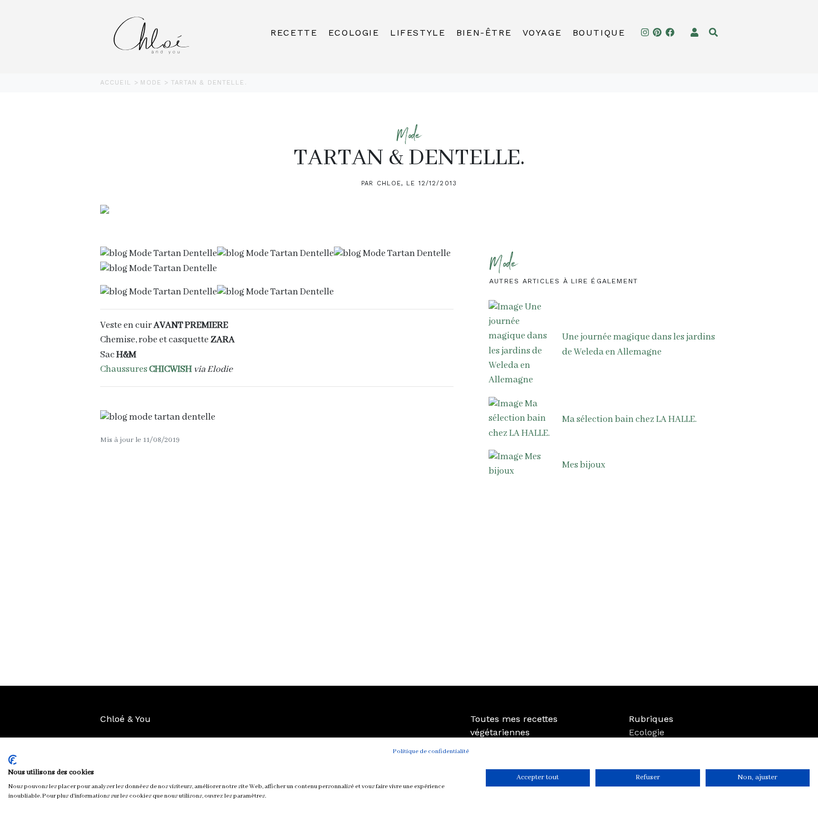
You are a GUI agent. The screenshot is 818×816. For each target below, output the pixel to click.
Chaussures (146, 369)
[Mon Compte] (694, 32)
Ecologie (354, 32)
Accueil (117, 82)
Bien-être (483, 32)
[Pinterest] (657, 32)
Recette (293, 32)
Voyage (542, 32)
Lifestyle (417, 32)
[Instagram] (645, 32)
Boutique (599, 32)
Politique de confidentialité (431, 751)
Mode (152, 82)
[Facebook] (670, 32)
